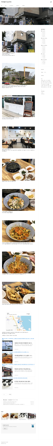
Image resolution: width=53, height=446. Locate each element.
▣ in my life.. (5, 399)
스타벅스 (42, 85)
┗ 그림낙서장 (43, 43)
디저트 (50, 85)
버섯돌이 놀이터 (6, 2)
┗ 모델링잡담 (43, 49)
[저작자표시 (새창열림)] (12, 394)
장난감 (50, 81)
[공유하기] (5, 394)
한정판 (48, 84)
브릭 (44, 84)
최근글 (42, 72)
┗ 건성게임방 (43, 55)
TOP (51, 442)
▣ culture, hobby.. (44, 38)
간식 (41, 81)
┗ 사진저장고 (43, 63)
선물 (42, 84)
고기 (46, 80)
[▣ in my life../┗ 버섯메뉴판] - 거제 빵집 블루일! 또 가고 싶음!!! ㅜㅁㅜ (15, 352)
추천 (46, 85)
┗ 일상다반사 (43, 32)
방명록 (23, 5)
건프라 (45, 85)
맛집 (48, 85)
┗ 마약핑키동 (43, 50)
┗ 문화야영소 (43, 39)
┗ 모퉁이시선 (43, 36)
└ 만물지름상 (43, 35)
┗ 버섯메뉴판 (10, 399)
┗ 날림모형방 (43, 48)
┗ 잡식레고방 (43, 46)
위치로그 (17, 5)
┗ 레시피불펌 (43, 62)
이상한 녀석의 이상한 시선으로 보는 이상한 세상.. (10, 426)
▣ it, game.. (43, 53)
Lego (46, 81)
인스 (46, 84)
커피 (44, 80)
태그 (6, 5)
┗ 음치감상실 (43, 42)
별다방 (44, 81)
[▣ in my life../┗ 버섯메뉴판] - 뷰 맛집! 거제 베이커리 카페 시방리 (14, 377)
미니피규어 (48, 80)
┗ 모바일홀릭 (43, 56)
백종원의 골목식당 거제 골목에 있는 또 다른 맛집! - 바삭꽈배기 (13, 404)
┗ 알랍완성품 (43, 52)
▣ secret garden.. (44, 59)
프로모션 (42, 80)
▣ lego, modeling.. (44, 45)
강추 (47, 81)
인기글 (45, 72)
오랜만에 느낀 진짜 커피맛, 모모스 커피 (9, 401)
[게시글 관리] (6, 394)
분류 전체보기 (43, 29)
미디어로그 (11, 5)
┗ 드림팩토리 (43, 61)
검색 (48, 2)
